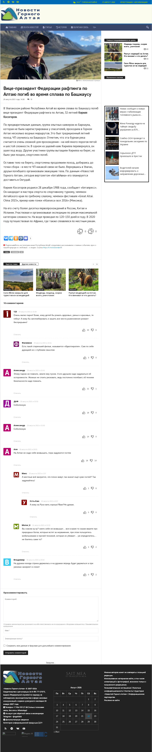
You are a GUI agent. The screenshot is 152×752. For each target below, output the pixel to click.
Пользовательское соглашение (117, 688)
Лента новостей (30, 27)
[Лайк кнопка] (80, 231)
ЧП (21, 252)
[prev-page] (93, 264)
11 (63, 710)
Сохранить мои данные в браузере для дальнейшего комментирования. (39, 646)
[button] (147, 27)
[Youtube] (17, 2)
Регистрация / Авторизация (134, 2)
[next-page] (96, 264)
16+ (94, 27)
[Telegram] (8, 2)
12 (70, 710)
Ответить (17, 334)
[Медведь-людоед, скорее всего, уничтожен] (51, 280)
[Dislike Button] (91, 231)
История (62, 27)
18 (63, 716)
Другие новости (29, 264)
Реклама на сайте (112, 700)
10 (31, 99)
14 (82, 710)
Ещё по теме (11, 264)
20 (76, 716)
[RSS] (4, 2)
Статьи (48, 27)
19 (70, 716)
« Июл (56, 732)
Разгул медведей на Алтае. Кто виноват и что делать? (82, 294)
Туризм (15, 252)
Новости (7, 290)
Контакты (129, 691)
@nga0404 (17, 716)
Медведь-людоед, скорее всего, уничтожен (49, 294)
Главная (12, 27)
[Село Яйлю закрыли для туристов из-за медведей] (18, 280)
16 (95, 710)
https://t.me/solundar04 (52, 247)
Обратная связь (80, 27)
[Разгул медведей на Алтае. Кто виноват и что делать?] (83, 280)
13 (76, 710)
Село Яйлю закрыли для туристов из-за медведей (16, 294)
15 (89, 710)
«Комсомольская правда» (91, 80)
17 (57, 716)
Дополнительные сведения (17, 720)
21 (82, 716)
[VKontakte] (13, 2)
